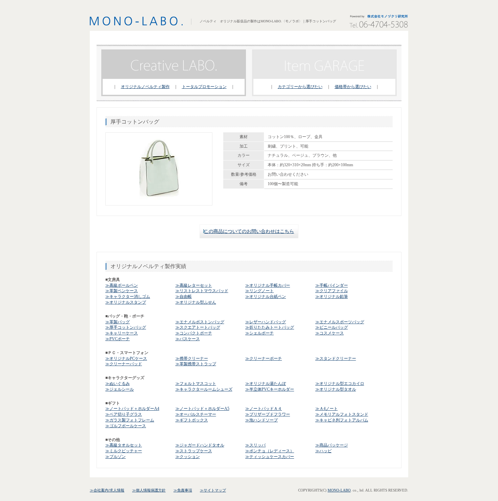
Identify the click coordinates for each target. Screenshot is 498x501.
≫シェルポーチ (259, 333)
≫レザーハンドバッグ (265, 322)
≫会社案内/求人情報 (107, 490)
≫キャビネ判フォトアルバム (341, 420)
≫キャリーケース (121, 333)
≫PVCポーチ (117, 338)
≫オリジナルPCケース (126, 358)
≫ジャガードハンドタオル (199, 445)
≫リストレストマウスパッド (201, 290)
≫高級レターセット (193, 285)
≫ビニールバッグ (331, 327)
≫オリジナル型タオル (335, 389)
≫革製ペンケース (121, 290)
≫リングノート (259, 290)
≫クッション (187, 456)
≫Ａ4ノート (326, 408)
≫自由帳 (183, 296)
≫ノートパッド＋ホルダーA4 (132, 408)
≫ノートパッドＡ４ (263, 408)
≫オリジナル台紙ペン (265, 296)
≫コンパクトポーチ (193, 333)
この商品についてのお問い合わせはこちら (249, 231)
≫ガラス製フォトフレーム (129, 420)
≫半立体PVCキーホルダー (269, 389)
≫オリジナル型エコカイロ (339, 383)
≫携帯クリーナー (191, 358)
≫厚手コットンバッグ (125, 327)
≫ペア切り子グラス (123, 414)
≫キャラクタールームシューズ (203, 389)
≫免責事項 (182, 490)
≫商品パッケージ (331, 445)
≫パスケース (187, 338)
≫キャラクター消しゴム (127, 296)
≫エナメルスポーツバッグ (339, 322)
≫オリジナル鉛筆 (331, 296)
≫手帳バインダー (331, 285)
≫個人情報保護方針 (149, 490)
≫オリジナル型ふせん (195, 302)
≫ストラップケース (193, 451)
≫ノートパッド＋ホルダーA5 (202, 408)
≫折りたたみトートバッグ (269, 327)
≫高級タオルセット (123, 445)
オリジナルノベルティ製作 (145, 86)
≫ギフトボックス (191, 420)
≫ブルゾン (115, 456)
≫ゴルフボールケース (125, 425)
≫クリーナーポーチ (263, 358)
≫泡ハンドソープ (261, 420)
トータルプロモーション (204, 86)
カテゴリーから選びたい (300, 86)
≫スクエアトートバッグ (197, 327)
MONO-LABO (339, 490)
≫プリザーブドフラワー (267, 414)
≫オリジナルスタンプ (125, 302)
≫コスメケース (329, 333)
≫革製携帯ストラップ (195, 364)
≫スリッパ (255, 445)
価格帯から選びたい (353, 86)
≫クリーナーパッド (123, 364)
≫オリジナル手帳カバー (267, 285)
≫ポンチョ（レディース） (269, 451)
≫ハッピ (323, 451)
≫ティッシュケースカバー (269, 456)
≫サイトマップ (213, 490)
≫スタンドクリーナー (335, 358)
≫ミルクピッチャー (123, 451)
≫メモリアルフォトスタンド (341, 414)
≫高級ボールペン (121, 285)
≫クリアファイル (331, 290)
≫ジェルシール (119, 389)
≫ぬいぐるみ (117, 383)
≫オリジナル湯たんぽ (265, 383)
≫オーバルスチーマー (195, 414)
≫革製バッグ (117, 322)
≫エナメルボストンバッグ (199, 322)
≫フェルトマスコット (195, 383)
